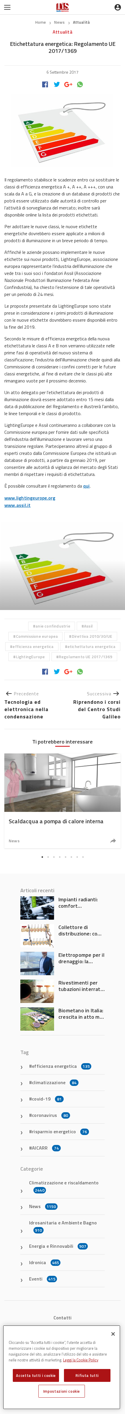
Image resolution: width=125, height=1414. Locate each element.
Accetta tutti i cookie (36, 1375)
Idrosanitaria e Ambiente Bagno (63, 1226)
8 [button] (83, 857)
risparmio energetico (59, 1131)
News (60, 22)
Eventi (42, 1278)
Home (40, 22)
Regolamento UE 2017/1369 (85, 657)
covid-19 (47, 1098)
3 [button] (54, 857)
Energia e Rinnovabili (57, 1246)
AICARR (45, 1147)
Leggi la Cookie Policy (80, 1360)
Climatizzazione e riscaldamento (64, 1186)
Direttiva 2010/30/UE (92, 636)
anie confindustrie (52, 626)
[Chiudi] (113, 1334)
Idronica (44, 1262)
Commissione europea (37, 636)
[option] (62, 566)
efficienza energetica (32, 646)
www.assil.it (17, 505)
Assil (88, 626)
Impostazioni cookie (61, 1391)
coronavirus (50, 1115)
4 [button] (60, 857)
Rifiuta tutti (87, 1375)
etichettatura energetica (91, 646)
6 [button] (71, 857)
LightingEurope (30, 657)
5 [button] (65, 857)
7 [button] (77, 857)
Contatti (62, 1317)
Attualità (81, 22)
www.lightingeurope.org (29, 497)
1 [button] (42, 857)
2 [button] (48, 857)
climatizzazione (54, 1082)
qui (86, 485)
